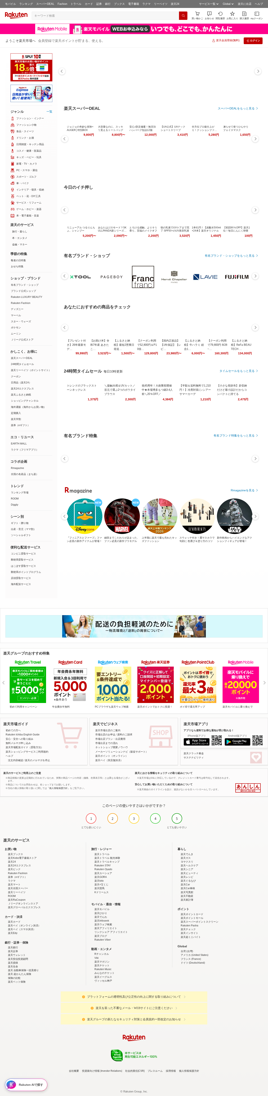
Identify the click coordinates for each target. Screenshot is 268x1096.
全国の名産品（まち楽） (25, 474)
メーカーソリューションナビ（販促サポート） (121, 751)
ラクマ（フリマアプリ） (25, 449)
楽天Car (185, 884)
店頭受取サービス (21, 578)
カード (89, 3)
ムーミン (16, 333)
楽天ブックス (15, 854)
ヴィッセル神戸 (103, 980)
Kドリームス (101, 892)
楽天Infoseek (101, 920)
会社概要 (74, 1070)
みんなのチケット (104, 973)
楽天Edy (12, 933)
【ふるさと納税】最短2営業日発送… (124, 345)
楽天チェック (188, 929)
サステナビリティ (194, 757)
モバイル (10, 3)
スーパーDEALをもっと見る (236, 108)
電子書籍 (133, 3)
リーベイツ (161, 3)
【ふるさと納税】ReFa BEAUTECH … (241, 345)
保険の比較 (14, 978)
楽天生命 (13, 966)
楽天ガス (186, 858)
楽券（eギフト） (20, 425)
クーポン (16, 376)
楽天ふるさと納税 (21, 394)
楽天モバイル (102, 909)
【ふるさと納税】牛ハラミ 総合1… (194, 345)
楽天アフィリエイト (105, 928)
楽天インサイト (189, 933)
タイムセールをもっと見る (237, 371)
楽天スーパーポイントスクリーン (199, 921)
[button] (209, 15)
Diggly (14, 504)
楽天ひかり (100, 913)
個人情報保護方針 (189, 1070)
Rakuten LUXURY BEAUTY (26, 297)
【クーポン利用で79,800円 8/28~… (217, 345)
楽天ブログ (100, 936)
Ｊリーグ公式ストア (22, 339)
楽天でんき (187, 854)
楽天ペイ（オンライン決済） (24, 925)
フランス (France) (191, 959)
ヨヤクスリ (187, 861)
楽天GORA (100, 877)
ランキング (26, 3)
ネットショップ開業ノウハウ (111, 747)
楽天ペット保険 (17, 981)
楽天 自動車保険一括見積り (23, 970)
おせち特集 (17, 266)
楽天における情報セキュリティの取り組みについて (164, 773)
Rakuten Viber (102, 939)
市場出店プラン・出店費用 (110, 738)
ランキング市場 (19, 492)
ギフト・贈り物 (19, 523)
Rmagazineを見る (243, 490)
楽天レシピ (187, 877)
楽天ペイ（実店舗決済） (109, 760)
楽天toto (99, 880)
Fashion (62, 3)
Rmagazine (17, 468)
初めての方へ (13, 730)
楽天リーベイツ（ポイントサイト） (31, 370)
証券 (99, 3)
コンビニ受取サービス (23, 553)
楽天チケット (102, 965)
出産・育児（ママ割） (23, 529)
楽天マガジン (102, 961)
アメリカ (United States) (194, 955)
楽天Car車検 (188, 888)
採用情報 (171, 1070)
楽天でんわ (100, 916)
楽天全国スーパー (18, 888)
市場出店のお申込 (105, 734)
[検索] (183, 16)
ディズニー (17, 309)
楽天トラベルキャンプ (107, 861)
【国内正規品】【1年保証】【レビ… (171, 345)
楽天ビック (14, 869)
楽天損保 (13, 962)
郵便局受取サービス (22, 559)
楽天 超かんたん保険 (19, 974)
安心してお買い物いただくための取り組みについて (164, 784)
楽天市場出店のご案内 (107, 730)
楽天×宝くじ (101, 884)
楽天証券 (13, 951)
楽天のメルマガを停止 (37, 760)
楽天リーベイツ (17, 892)
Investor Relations (111, 1070)
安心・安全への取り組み (19, 738)
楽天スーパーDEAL (22, 358)
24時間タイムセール (22, 364)
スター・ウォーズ (21, 321)
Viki (96, 957)
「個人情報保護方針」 (58, 788)
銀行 (108, 3)
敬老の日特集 (18, 260)
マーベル (16, 315)
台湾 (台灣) (187, 951)
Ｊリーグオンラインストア (23, 903)
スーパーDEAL (45, 3)
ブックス (119, 3)
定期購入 (16, 413)
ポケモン (16, 327)
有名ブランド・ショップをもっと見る (230, 255)
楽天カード (14, 921)
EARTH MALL (19, 443)
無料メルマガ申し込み (18, 743)
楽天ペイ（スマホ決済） (22, 929)
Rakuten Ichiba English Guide (23, 734)
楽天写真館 (187, 892)
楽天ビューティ (189, 873)
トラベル (76, 3)
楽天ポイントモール (192, 918)
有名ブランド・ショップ (25, 284)
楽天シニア (187, 869)
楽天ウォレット (17, 955)
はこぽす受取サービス (23, 566)
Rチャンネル (101, 954)
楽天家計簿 (187, 899)
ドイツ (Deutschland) (193, 962)
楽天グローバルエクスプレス (24, 907)
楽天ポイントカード (192, 914)
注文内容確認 (15, 760)
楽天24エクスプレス (22, 388)
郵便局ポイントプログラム (26, 572)
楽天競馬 (99, 888)
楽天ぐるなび (188, 880)
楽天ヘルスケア (189, 865)
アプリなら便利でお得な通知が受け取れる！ (209, 730)
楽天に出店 (244, 3)
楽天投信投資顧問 (18, 959)
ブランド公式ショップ (23, 290)
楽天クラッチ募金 (194, 753)
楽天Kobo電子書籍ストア (22, 858)
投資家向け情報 (91, 1070)
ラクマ (146, 3)
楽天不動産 (187, 896)
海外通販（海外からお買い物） (28, 407)
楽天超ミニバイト (191, 937)
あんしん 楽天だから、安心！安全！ (248, 788)
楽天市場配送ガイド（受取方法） (24, 747)
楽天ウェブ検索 (103, 924)
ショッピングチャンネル (25, 400)
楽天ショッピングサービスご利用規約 (27, 751)
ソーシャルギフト (21, 535)
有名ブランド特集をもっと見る (234, 435)
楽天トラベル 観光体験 (107, 858)
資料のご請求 (124, 734)
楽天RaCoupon (17, 899)
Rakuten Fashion (20, 303)
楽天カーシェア (103, 873)
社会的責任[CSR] (134, 1070)
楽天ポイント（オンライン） (111, 755)
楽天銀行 (13, 947)
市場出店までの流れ (106, 743)
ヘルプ (259, 3)
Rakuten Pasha (189, 925)
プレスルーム (155, 1070)
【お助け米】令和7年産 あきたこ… (99, 345)
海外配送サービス (21, 584)
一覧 (49, 111)
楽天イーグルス (103, 977)
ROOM (15, 498)
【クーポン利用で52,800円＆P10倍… (147, 345)
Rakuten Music (102, 969)
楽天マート (14, 884)
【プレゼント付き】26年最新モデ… (76, 345)
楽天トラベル (102, 854)
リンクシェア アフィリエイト (111, 932)
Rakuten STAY (102, 865)
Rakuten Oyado (103, 869)
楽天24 (175, 3)
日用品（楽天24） (21, 382)
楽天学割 (16, 419)
